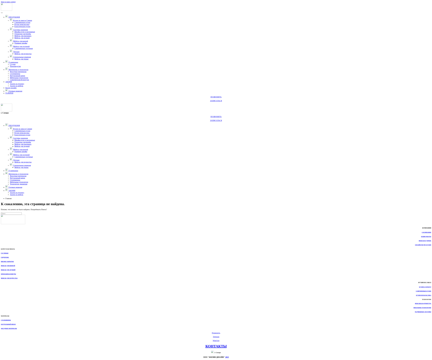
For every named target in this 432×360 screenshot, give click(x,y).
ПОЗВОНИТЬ (216, 97)
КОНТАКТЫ (216, 346)
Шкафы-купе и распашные (24, 32)
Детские (16, 52)
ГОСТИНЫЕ (4, 253)
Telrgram (216, 337)
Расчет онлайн (11, 88)
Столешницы (15, 74)
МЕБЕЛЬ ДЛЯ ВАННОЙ (8, 265)
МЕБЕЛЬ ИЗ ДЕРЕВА (425, 240)
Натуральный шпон (17, 76)
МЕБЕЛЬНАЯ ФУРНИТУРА (423, 303)
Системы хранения (20, 30)
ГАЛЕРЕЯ (9, 93)
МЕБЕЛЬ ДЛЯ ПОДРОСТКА (9, 278)
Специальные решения (22, 57)
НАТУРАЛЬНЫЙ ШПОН (8, 324)
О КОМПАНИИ (426, 232)
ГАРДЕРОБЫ (5, 257)
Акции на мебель (16, 86)
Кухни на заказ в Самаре (22, 20)
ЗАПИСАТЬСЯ (216, 101)
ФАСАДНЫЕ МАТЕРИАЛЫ (9, 328)
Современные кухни (22, 22)
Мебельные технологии (19, 78)
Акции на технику (17, 84)
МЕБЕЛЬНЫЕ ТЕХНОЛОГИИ (422, 307)
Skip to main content (8, 2)
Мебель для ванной (20, 41)
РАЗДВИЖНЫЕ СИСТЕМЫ (423, 312)
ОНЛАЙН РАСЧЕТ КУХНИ (423, 245)
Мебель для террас (21, 59)
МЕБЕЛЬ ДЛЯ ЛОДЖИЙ (8, 270)
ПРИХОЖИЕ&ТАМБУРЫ (8, 274)
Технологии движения (18, 184)
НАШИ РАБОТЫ (426, 236)
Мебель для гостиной (21, 46)
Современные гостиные (23, 48)
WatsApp (216, 341)
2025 (227, 357)
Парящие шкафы (20, 43)
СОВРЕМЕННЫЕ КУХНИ (423, 291)
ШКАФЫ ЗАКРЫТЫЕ (7, 261)
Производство (15, 66)
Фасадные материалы (18, 72)
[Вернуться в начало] (6, 10)
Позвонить (216, 333)
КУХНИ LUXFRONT (425, 287)
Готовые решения (15, 91)
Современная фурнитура (19, 80)
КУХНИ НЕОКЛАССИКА (423, 295)
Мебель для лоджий (22, 38)
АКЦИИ (8, 82)
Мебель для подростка (23, 54)
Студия (12, 64)
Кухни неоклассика (21, 24)
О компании (13, 62)
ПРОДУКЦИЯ (14, 17)
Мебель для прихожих (22, 36)
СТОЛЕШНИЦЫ (6, 320)
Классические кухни (22, 26)
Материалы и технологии (18, 70)
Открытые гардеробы (22, 34)
